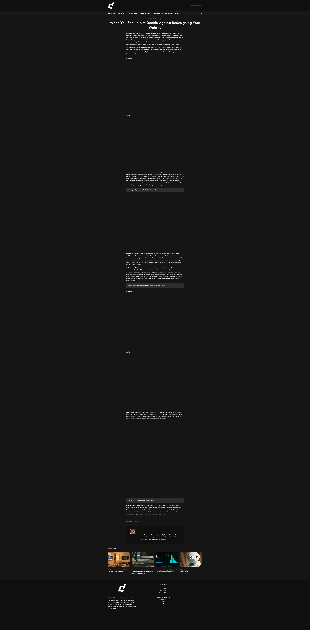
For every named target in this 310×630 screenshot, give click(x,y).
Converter (163, 599)
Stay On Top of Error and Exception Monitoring (141, 500)
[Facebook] (196, 621)
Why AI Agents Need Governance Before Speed (189, 570)
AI (162, 13)
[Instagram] (201, 621)
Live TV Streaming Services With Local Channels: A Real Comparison (118, 570)
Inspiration (121, 13)
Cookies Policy (163, 592)
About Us (163, 588)
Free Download (132, 13)
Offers (163, 601)
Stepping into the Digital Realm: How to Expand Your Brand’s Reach (146, 285)
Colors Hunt (156, 13)
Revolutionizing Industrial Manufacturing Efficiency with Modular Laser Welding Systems (142, 571)
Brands (170, 13)
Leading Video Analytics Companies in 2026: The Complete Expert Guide (166, 570)
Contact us (163, 590)
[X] (198, 621)
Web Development (145, 13)
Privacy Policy (163, 595)
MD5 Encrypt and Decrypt (163, 597)
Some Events (163, 604)
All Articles (111, 13)
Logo (165, 13)
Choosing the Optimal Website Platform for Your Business (144, 190)
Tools (177, 13)
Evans (142, 531)
